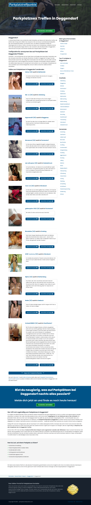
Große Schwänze (26, 377)
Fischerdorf (63, 88)
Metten (62, 163)
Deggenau (63, 83)
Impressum (71, 501)
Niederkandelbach (65, 104)
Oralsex (62, 66)
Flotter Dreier (63, 43)
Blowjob (62, 73)
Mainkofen (63, 93)
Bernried (62, 139)
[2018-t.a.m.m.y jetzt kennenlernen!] (15, 263)
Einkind (62, 86)
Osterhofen (63, 176)
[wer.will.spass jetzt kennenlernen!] (15, 172)
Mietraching (63, 99)
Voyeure (17, 379)
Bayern (24, 476)
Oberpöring (63, 171)
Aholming (62, 132)
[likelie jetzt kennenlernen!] (15, 309)
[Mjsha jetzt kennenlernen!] (15, 286)
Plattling (62, 181)
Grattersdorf (63, 147)
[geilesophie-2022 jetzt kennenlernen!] (15, 217)
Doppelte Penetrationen (46, 377)
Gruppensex (63, 54)
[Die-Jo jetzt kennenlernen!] (15, 104)
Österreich (73, 5)
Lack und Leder (64, 63)
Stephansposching (65, 189)
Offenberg (63, 173)
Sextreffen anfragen (46, 84)
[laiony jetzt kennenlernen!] (15, 81)
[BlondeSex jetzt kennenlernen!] (15, 240)
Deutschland (65, 5)
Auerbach (62, 134)
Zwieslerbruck (64, 125)
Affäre (62, 51)
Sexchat (62, 46)
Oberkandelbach (64, 106)
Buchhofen (63, 142)
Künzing (62, 158)
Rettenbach (63, 109)
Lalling (61, 160)
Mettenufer (63, 96)
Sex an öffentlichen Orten (67, 71)
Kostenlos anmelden (45, 31)
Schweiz (79, 5)
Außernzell (63, 137)
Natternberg (63, 101)
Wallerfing (63, 191)
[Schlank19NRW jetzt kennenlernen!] (15, 332)
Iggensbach (63, 155)
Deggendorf (30, 476)
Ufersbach (63, 122)
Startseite (57, 5)
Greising (62, 91)
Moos (61, 165)
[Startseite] (23, 5)
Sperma (11, 379)
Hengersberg (63, 150)
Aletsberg (62, 80)
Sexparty (62, 49)
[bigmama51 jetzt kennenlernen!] (15, 126)
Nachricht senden (31, 84)
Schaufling (63, 184)
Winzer (62, 194)
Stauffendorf (63, 117)
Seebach (62, 112)
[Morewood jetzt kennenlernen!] (15, 149)
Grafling (62, 145)
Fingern (62, 68)
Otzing (62, 178)
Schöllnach (63, 186)
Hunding (62, 152)
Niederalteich (63, 168)
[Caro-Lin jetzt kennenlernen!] (15, 195)
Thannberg (63, 119)
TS (19, 377)
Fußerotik (15, 377)
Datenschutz (79, 501)
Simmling (62, 114)
